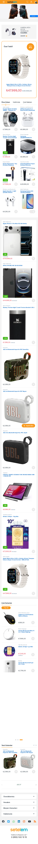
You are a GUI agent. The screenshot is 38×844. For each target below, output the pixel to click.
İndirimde (16, 102)
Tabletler (5, 472)
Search (27, 2)
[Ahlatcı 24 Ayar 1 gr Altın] (10, 650)
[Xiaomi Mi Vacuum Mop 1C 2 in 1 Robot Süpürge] (10, 634)
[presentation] (36, 785)
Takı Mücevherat (7, 514)
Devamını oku (32, 211)
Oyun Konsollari (24, 162)
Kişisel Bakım (6, 162)
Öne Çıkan (5, 102)
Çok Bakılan (27, 102)
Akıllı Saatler (6, 107)
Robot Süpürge (24, 134)
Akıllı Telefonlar (24, 189)
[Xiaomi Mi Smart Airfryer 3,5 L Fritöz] (10, 666)
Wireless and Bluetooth (26, 107)
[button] (15, 739)
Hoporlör (5, 347)
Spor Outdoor (6, 134)
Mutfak (20, 661)
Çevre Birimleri (22, 612)
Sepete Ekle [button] (15, 129)
